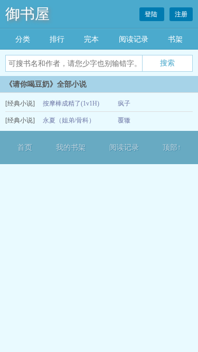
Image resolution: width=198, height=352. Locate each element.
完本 (91, 39)
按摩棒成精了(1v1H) (71, 103)
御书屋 (27, 14)
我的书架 (71, 147)
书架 (175, 39)
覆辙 (124, 120)
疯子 (124, 103)
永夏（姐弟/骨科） (69, 120)
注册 (181, 14)
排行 (57, 39)
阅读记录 (133, 39)
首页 (24, 147)
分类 (22, 39)
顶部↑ (172, 147)
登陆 (152, 14)
